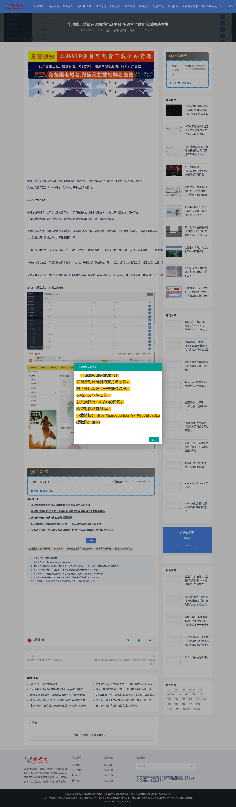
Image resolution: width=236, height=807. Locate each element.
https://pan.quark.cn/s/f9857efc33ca (128, 416)
